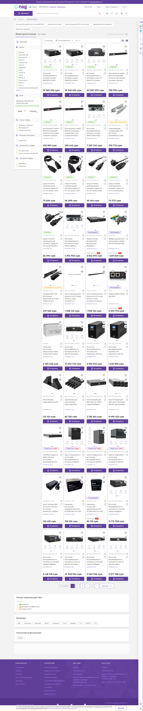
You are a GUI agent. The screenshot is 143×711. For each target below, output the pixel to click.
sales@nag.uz (61, 7)
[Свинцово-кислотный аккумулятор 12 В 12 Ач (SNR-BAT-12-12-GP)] (74, 485)
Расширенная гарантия (52, 684)
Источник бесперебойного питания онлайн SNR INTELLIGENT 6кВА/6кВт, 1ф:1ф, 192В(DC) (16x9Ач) (72, 77)
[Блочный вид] (123, 41)
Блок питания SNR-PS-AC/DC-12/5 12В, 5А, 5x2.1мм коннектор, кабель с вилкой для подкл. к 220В (51, 508)
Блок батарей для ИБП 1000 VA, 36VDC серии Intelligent (94, 402)
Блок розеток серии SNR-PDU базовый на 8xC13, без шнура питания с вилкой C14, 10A (51, 132)
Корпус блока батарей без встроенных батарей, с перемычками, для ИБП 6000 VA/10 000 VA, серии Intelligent (95, 242)
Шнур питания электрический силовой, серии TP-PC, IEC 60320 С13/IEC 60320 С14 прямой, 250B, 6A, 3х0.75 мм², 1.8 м (95, 187)
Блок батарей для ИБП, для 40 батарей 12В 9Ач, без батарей (117, 402)
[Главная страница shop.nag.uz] (20, 7)
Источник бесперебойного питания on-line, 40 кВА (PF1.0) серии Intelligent (94, 77)
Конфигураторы (50, 694)
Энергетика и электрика (23, 29)
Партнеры (19, 681)
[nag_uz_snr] (71, 704)
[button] (71, 2)
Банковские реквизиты (24, 677)
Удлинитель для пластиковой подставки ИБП (71, 402)
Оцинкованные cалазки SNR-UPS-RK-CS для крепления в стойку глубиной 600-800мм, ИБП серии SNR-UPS (116, 132)
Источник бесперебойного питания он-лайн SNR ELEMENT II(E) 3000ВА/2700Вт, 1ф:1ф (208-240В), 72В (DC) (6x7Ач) (95, 132)
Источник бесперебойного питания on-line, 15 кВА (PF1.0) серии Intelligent (72, 350)
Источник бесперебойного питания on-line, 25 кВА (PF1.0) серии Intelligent (72, 560)
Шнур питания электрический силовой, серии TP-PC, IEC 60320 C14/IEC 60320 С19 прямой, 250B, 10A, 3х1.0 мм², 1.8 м (73, 187)
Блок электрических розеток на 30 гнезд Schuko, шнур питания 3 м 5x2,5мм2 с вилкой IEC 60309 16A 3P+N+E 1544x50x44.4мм (73, 297)
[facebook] (85, 704)
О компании (20, 667)
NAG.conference (50, 691)
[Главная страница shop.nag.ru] (14, 19)
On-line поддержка (51, 667)
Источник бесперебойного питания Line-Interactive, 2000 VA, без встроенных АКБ (95, 350)
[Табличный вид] (127, 41)
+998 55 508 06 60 (44, 7)
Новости (18, 671)
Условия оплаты (50, 674)
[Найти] (100, 13)
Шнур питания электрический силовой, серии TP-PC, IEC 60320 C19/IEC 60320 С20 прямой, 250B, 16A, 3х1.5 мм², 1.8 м (51, 187)
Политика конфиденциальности (116, 703)
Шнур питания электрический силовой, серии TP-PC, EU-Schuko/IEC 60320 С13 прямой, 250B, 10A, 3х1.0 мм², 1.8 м (50, 242)
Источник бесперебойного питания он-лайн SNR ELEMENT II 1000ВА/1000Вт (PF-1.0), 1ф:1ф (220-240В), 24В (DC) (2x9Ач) (72, 242)
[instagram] (58, 704)
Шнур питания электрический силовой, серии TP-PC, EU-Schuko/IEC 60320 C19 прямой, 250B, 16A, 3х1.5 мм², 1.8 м (116, 187)
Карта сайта (20, 684)
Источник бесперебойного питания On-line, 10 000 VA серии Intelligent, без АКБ (116, 560)
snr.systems (48, 687)
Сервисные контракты (52, 671)
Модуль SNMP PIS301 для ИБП (117, 295)
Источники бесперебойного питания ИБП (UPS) (30, 24)
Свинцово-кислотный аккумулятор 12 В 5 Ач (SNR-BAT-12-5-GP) (95, 508)
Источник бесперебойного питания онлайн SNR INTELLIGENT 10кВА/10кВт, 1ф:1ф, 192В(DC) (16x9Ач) (50, 77)
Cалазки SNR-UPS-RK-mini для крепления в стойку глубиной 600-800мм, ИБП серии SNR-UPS (51, 297)
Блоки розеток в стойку (55, 24)
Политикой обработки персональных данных (63, 709)
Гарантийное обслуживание (54, 681)
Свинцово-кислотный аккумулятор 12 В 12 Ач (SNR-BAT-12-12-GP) (73, 508)
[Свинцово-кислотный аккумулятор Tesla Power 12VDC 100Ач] (52, 330)
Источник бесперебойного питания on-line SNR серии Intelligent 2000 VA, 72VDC (51, 560)
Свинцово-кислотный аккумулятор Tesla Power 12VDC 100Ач (50, 350)
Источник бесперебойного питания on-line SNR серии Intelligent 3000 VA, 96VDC (117, 508)
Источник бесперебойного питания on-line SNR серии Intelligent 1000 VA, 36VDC (95, 560)
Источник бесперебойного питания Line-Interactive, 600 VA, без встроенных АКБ (117, 350)
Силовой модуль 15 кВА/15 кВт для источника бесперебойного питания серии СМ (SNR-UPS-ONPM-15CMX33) (50, 458)
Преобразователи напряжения (102, 24)
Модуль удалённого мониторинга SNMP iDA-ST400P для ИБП (117, 241)
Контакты (19, 674)
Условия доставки (50, 677)
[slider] (16, 106)
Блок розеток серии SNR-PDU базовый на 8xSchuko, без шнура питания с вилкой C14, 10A (73, 132)
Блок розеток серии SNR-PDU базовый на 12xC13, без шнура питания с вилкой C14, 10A (117, 77)
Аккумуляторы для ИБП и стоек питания (77, 24)
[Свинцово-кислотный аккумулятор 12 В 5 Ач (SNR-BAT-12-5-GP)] (96, 485)
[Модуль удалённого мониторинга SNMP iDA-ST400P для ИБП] (118, 219)
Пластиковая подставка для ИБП (50, 401)
